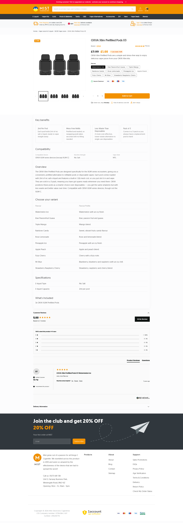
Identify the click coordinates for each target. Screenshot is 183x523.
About (111, 460)
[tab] (133, 360)
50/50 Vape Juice (60, 31)
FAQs (135, 464)
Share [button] (80, 381)
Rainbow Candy (98, 71)
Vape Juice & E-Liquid (46, 31)
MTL (38, 41)
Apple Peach (142, 71)
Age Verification (139, 473)
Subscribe (79, 441)
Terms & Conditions (141, 477)
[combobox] (94, 9)
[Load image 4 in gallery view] (75, 96)
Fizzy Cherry (96, 75)
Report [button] (76, 381)
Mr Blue (108, 75)
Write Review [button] (142, 319)
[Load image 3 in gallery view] (65, 96)
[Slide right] (83, 96)
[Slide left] (35, 96)
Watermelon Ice (98, 67)
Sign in (140, 10)
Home (35, 31)
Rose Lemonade (114, 71)
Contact (111, 469)
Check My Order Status (142, 491)
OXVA (98, 46)
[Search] (132, 9)
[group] (44, 318)
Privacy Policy (138, 469)
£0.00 (146, 10)
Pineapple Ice (128, 71)
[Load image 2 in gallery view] (54, 96)
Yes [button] (72, 381)
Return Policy (138, 486)
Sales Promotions (140, 460)
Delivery (136, 482)
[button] (146, 8)
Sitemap (111, 473)
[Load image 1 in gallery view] (43, 96)
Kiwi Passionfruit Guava (116, 67)
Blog (110, 464)
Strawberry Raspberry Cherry (125, 75)
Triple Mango (134, 67)
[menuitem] (35, 16)
